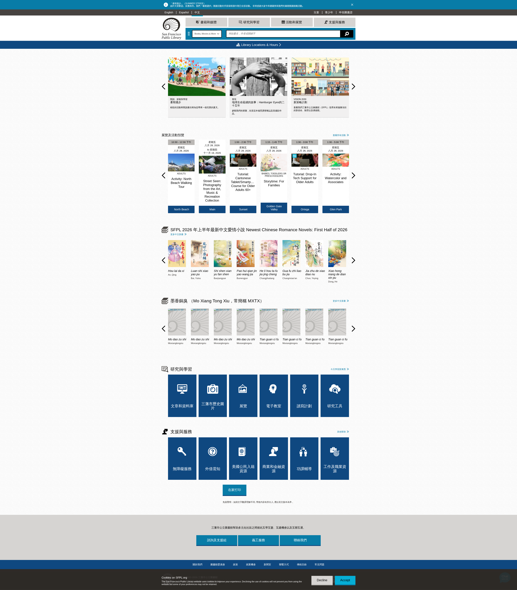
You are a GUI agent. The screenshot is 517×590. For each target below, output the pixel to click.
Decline (322, 580)
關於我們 (197, 564)
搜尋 (189, 34)
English (169, 12)
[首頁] (171, 29)
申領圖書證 (345, 12)
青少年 (329, 12)
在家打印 (234, 490)
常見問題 (319, 564)
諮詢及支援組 (216, 540)
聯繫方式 (284, 564)
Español (184, 12)
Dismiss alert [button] (352, 5)
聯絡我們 (300, 540)
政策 (235, 564)
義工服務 (258, 540)
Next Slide (353, 86)
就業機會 (251, 564)
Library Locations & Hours (259, 45)
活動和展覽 (294, 22)
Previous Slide (163, 86)
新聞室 (267, 564)
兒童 (316, 12)
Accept (345, 580)
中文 (197, 12)
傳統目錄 (302, 564)
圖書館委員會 (217, 564)
